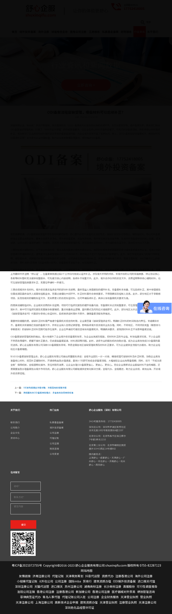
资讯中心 (15, 437)
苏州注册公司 (73, 586)
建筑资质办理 (102, 581)
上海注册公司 (44, 602)
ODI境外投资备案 (124, 581)
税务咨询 (54, 448)
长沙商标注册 (112, 586)
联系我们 (15, 422)
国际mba (75, 581)
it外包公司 (46, 581)
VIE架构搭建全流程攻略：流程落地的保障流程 (44, 387)
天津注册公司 (24, 602)
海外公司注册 (143, 576)
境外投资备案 (57, 427)
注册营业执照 (128, 602)
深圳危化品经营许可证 (79, 607)
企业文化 (15, 432)
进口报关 (57, 586)
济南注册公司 (41, 576)
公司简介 (15, 427)
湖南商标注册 (93, 586)
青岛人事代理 (51, 597)
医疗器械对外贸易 (123, 592)
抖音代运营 (92, 576)
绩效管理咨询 (146, 592)
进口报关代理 (146, 581)
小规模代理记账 (27, 581)
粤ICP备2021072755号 (27, 565)
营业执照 (146, 597)
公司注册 (54, 432)
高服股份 (129, 586)
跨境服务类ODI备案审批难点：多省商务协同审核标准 (48, 392)
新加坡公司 (83, 592)
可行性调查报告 (147, 586)
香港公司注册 (45, 592)
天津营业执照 (129, 597)
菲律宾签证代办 (30, 597)
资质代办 (107, 576)
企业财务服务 (110, 597)
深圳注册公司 (24, 586)
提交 (23, 524)
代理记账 (54, 437)
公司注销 (54, 443)
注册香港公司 (124, 576)
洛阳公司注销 (26, 592)
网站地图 (87, 570)
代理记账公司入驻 (74, 597)
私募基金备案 (57, 422)
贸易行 (87, 581)
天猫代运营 (41, 586)
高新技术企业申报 (66, 602)
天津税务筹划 (74, 576)
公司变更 (54, 453)
